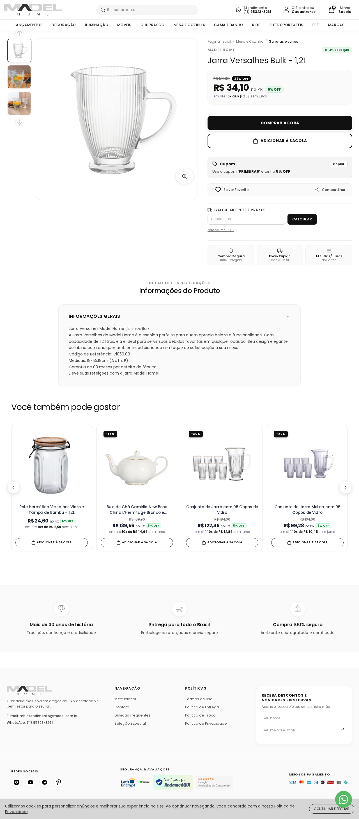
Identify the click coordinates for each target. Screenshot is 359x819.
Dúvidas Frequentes (132, 715)
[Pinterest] (58, 782)
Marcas (336, 24)
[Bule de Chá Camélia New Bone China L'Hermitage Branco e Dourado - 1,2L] (137, 464)
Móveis (124, 24)
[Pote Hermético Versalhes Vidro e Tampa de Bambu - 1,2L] (51, 464)
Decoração (64, 24)
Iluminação (96, 24)
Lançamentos (29, 24)
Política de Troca (200, 715)
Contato (121, 707)
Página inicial (219, 41)
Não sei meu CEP (221, 230)
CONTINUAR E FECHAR (331, 808)
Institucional (125, 699)
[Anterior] (13, 487)
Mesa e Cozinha (189, 24)
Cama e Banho (228, 24)
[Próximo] (345, 487)
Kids (256, 24)
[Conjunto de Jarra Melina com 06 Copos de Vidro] (307, 464)
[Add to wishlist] (218, 190)
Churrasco (153, 24)
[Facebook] (44, 782)
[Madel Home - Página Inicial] (33, 9)
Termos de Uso (199, 699)
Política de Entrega (202, 707)
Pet (315, 24)
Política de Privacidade (206, 723)
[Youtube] (30, 782)
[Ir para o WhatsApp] (343, 799)
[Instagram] (16, 782)
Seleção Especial (130, 723)
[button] (280, 167)
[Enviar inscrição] (342, 729)
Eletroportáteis (286, 24)
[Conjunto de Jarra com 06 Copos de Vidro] (222, 464)
